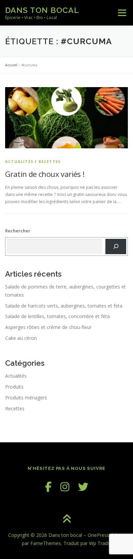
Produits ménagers (26, 397)
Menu (121, 13)
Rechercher (17, 231)
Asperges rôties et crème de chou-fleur (48, 327)
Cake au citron (21, 338)
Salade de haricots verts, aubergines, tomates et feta (63, 305)
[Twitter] (83, 487)
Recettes (50, 161)
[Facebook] (48, 487)
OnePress (98, 535)
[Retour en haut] (67, 519)
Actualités (19, 161)
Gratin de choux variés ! (45, 174)
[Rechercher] (115, 246)
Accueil (11, 65)
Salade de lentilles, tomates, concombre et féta (57, 316)
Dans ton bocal (42, 10)
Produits (14, 386)
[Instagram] (64, 487)
